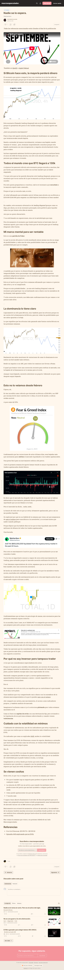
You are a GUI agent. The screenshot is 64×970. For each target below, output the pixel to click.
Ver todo (7, 940)
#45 (32, 736)
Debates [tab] (19, 903)
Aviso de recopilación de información (26, 855)
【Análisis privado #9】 (10, 932)
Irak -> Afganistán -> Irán (10, 921)
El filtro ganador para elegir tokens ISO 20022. (20, 930)
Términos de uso (32, 853)
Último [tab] (14, 903)
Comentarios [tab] (8, 883)
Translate (7, 10)
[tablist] (11, 883)
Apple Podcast (24, 68)
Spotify (14, 68)
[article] (32, 911)
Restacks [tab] (15, 883)
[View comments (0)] (10, 24)
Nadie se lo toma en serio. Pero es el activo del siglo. (22, 908)
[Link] (1, 73)
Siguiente (54, 872)
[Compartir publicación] (40, 3)
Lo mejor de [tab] (7, 903)
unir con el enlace (43, 697)
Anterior (9, 872)
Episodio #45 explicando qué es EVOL (20, 834)
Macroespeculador (12, 19)
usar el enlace (11, 519)
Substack (25, 968)
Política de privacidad (42, 855)
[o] (54, 933)
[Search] (36, 3)
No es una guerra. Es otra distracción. (17, 919)
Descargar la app (38, 965)
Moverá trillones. (8, 910)
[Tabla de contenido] (2, 485)
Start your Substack (27, 965)
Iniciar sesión (57, 3)
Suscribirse (47, 3)
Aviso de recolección (43, 962)
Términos (36, 962)
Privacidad (31, 962)
